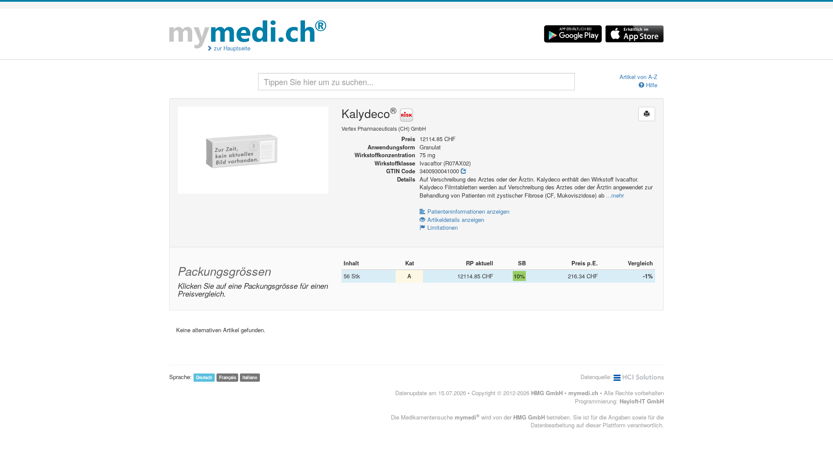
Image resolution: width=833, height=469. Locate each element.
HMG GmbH (547, 393)
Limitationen (442, 227)
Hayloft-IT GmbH (642, 401)
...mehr (615, 195)
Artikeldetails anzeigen (455, 219)
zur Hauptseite (231, 48)
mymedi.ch (583, 393)
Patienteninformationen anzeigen (468, 211)
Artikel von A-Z (638, 77)
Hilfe (650, 85)
